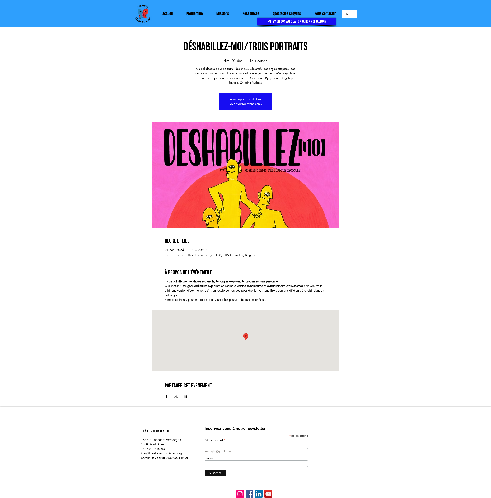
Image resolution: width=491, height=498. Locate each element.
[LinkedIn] (259, 494)
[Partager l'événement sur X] (176, 396)
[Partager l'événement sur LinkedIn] (185, 396)
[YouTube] (268, 494)
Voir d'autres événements (245, 104)
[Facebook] (249, 494)
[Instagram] (240, 494)
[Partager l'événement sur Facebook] (166, 396)
